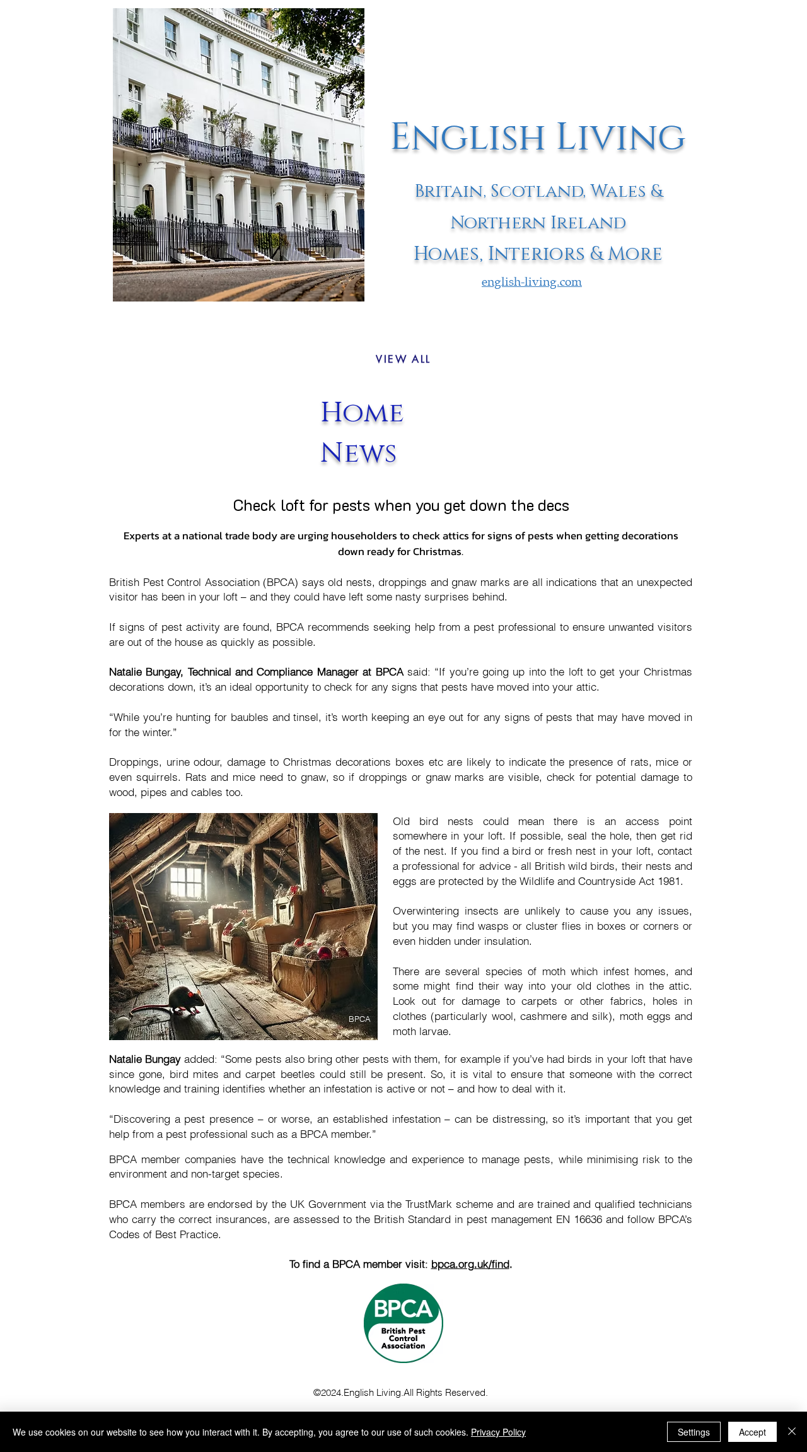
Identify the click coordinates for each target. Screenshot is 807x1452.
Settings (694, 1432)
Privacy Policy (498, 1432)
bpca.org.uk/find (470, 1263)
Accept (752, 1432)
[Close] (791, 1432)
